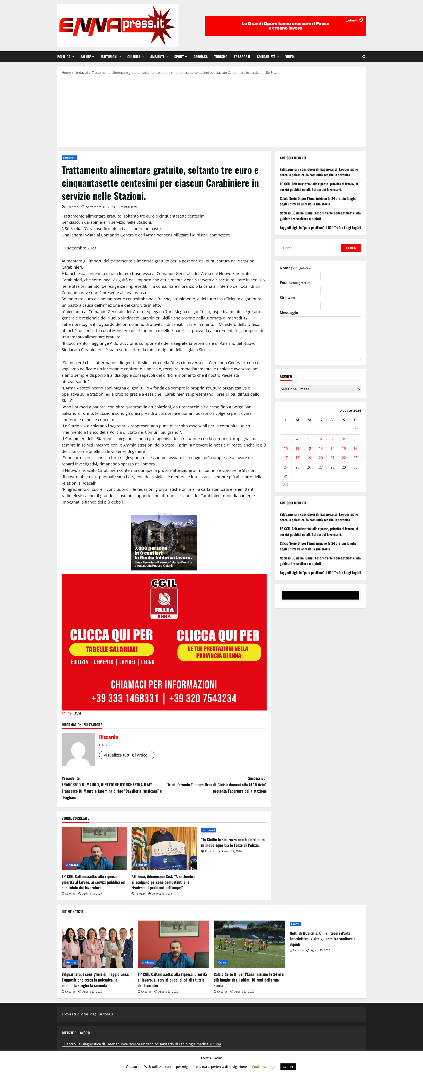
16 (355, 448)
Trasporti (242, 56)
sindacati (69, 157)
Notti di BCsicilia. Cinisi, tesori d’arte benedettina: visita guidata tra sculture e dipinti (320, 215)
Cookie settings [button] (263, 1066)
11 (297, 448)
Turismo (220, 56)
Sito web (287, 297)
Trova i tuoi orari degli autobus (87, 1014)
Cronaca (201, 56)
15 (344, 448)
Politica (63, 56)
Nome (295, 268)
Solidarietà (266, 56)
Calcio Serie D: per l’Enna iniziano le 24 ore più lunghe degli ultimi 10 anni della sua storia (318, 201)
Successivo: (217, 784)
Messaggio (289, 312)
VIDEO (289, 56)
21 (332, 458)
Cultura (133, 56)
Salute (85, 56)
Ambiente (157, 56)
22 (344, 458)
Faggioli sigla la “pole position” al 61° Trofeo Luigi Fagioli (320, 227)
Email (295, 282)
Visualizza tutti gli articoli (127, 755)
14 (332, 448)
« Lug (284, 484)
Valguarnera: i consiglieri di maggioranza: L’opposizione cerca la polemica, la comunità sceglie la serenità (319, 172)
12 (309, 448)
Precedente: (112, 787)
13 (321, 448)
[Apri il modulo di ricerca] (364, 56)
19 (309, 458)
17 (286, 458)
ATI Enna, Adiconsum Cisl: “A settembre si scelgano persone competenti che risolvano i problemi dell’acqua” (163, 881)
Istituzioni (109, 56)
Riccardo (72, 207)
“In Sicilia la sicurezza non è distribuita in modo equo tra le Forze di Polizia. (233, 842)
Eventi (295, 924)
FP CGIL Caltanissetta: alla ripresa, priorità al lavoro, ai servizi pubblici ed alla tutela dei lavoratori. (93, 881)
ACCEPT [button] (288, 1067)
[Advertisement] (211, 110)
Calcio (222, 962)
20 (321, 458)
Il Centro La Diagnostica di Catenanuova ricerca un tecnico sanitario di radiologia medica (141, 1044)
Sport (179, 56)
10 (286, 448)
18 (297, 458)
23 (355, 458)
